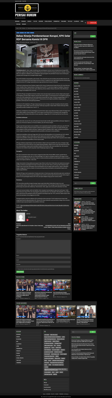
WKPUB (55, 374)
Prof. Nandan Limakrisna (57, 364)
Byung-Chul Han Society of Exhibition (53, 336)
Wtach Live (93, 22)
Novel (49, 360)
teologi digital (48, 372)
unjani (57, 372)
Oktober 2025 (77, 107)
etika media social (48, 345)
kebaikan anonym (58, 352)
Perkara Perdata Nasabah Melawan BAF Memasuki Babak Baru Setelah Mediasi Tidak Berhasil (84, 64)
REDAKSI (24, 24)
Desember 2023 (77, 129)
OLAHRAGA (76, 21)
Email (17, 260)
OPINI (82, 21)
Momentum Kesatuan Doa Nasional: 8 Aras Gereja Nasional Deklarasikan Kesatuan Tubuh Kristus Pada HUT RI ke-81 (84, 52)
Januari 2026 (77, 102)
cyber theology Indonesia (50, 339)
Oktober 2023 (77, 134)
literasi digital (63, 354)
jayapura (63, 349)
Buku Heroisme (53, 334)
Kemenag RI (47, 354)
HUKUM (29, 21)
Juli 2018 (76, 137)
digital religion (56, 341)
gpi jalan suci (47, 347)
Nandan (63, 358)
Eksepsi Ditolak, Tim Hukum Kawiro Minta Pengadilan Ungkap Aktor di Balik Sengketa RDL (77, 212)
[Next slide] (95, 199)
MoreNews (63, 396)
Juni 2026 (76, 88)
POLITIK (35, 21)
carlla (63, 336)
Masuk (45, 382)
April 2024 (76, 126)
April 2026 (76, 94)
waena (61, 372)
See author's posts (32, 217)
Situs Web (18, 264)
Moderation (57, 358)
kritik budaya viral (55, 354)
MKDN (57, 356)
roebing (46, 367)
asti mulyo (47, 334)
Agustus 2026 (77, 86)
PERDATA (76, 164)
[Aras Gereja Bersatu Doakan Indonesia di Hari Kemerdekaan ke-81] (62, 285)
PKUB (50, 364)
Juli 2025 (76, 113)
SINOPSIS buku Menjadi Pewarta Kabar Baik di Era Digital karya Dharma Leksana (55, 370)
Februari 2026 (77, 99)
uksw (53, 372)
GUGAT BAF (58, 347)
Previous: (29, 225)
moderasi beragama (49, 358)
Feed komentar (47, 387)
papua (46, 364)
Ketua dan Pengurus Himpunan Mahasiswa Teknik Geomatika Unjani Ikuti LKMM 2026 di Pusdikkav (83, 46)
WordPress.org (47, 389)
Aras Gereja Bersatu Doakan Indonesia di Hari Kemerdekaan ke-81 (61, 294)
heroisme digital (55, 349)
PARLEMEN (63, 21)
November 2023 (77, 131)
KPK (25, 32)
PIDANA (28, 32)
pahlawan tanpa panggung (58, 360)
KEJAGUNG (22, 32)
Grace (53, 347)
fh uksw (58, 345)
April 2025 (76, 118)
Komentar (18, 238)
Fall (54, 345)
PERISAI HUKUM (25, 14)
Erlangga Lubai (58, 343)
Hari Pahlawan (48, 349)
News (46, 360)
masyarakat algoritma (49, 356)
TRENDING (23, 21)
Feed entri (46, 384)
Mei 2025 (76, 115)
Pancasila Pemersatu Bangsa (56, 362)
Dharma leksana (60, 339)
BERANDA (17, 21)
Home (44, 394)
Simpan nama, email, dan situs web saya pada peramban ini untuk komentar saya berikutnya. (36, 269)
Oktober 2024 (77, 121)
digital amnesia (48, 341)
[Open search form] (85, 23)
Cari (75, 32)
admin (18, 42)
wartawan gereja (48, 374)
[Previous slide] (93, 199)
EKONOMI (41, 21)
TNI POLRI (70, 21)
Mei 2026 (76, 91)
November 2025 (77, 105)
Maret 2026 (76, 96)
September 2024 (77, 123)
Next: (57, 226)
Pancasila (47, 362)
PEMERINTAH (56, 21)
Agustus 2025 (77, 110)
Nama (17, 255)
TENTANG (18, 24)
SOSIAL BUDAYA (48, 21)
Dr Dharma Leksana (49, 343)
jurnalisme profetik (49, 352)
